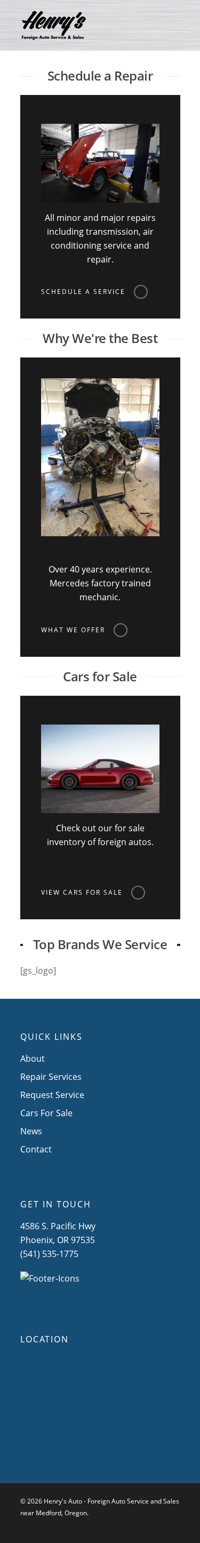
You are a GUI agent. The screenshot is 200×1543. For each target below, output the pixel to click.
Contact (36, 1149)
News (31, 1131)
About (32, 1058)
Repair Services (51, 1077)
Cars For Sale (46, 1113)
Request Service (52, 1095)
